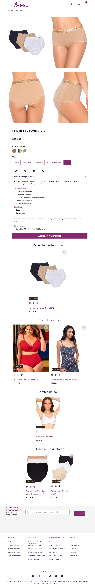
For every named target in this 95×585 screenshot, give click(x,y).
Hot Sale (73, 552)
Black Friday (74, 545)
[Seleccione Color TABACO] (14, 151)
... (26, 374)
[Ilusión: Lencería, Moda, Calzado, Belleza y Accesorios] (20, 5)
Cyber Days (74, 548)
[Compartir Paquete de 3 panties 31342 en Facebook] (16, 171)
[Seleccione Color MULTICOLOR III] (19, 151)
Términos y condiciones (36, 555)
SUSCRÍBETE (81, 513)
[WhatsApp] (44, 576)
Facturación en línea (14, 555)
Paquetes (18, 10)
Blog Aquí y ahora (55, 555)
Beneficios (18, 207)
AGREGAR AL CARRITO (50, 236)
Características (20, 189)
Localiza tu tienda (14, 552)
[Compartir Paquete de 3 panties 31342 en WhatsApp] (25, 171)
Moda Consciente (55, 559)
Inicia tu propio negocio (57, 548)
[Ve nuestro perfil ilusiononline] (34, 171)
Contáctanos (12, 541)
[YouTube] (62, 576)
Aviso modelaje (33, 559)
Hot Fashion (74, 555)
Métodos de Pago (14, 548)
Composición (19, 226)
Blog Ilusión (53, 552)
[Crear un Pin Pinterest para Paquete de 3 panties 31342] (43, 171)
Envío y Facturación (35, 548)
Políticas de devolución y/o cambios (36, 542)
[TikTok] (50, 576)
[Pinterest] (56, 576)
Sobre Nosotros (54, 541)
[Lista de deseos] (85, 133)
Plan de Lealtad (54, 545)
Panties (10, 10)
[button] (72, 4)
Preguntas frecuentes (15, 545)
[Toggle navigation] (9, 4)
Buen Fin (73, 541)
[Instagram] (39, 576)
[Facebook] (33, 576)
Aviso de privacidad (35, 552)
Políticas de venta (34, 545)
